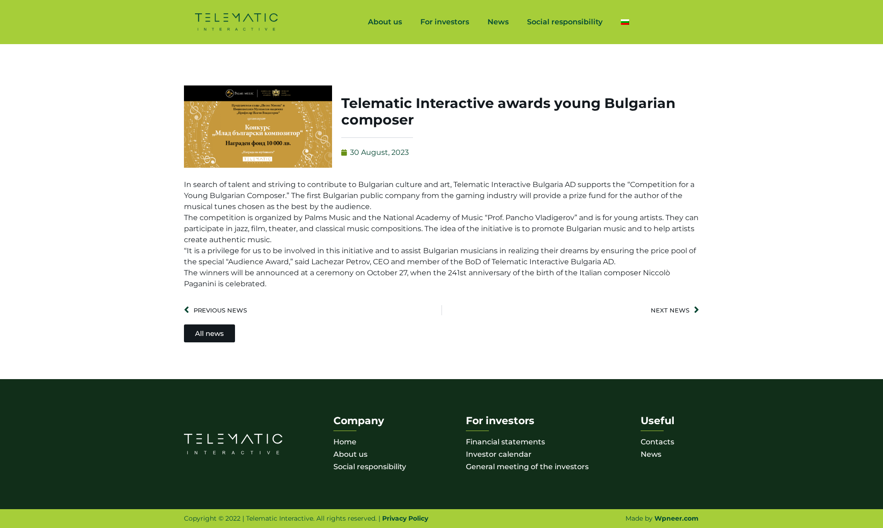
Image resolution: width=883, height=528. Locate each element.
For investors (444, 21)
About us (385, 21)
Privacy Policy (405, 518)
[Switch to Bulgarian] (625, 22)
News (498, 21)
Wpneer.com (676, 518)
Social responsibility (564, 21)
